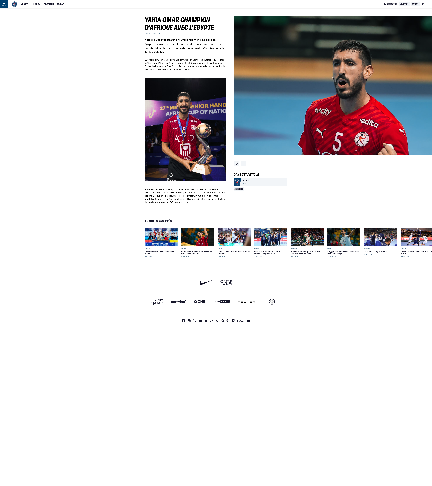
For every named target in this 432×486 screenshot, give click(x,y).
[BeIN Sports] (221, 301)
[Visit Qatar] (157, 301)
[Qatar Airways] (226, 282)
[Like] (236, 163)
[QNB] (199, 301)
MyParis (61, 4)
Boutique (415, 4)
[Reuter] (246, 301)
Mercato (25, 4)
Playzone (49, 4)
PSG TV (36, 4)
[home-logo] (14, 4)
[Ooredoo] (178, 301)
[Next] (284, 237)
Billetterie (404, 4)
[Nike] (206, 282)
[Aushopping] (272, 301)
